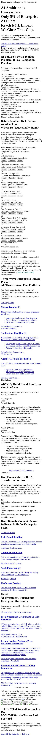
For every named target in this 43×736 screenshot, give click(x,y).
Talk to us (25, 734)
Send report (29, 261)
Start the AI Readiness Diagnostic (15, 44)
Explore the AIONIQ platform (21, 470)
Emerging (12, 160)
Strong (20, 160)
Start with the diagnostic (11, 734)
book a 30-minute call (26, 272)
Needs (4, 160)
